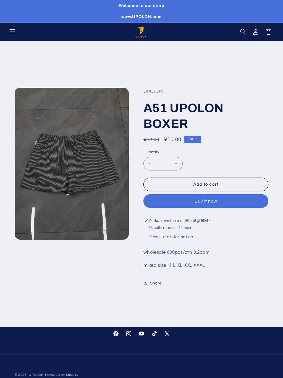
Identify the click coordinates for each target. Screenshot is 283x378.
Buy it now (206, 201)
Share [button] (156, 283)
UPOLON (36, 374)
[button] (12, 31)
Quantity (151, 152)
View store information (171, 237)
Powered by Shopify (61, 374)
